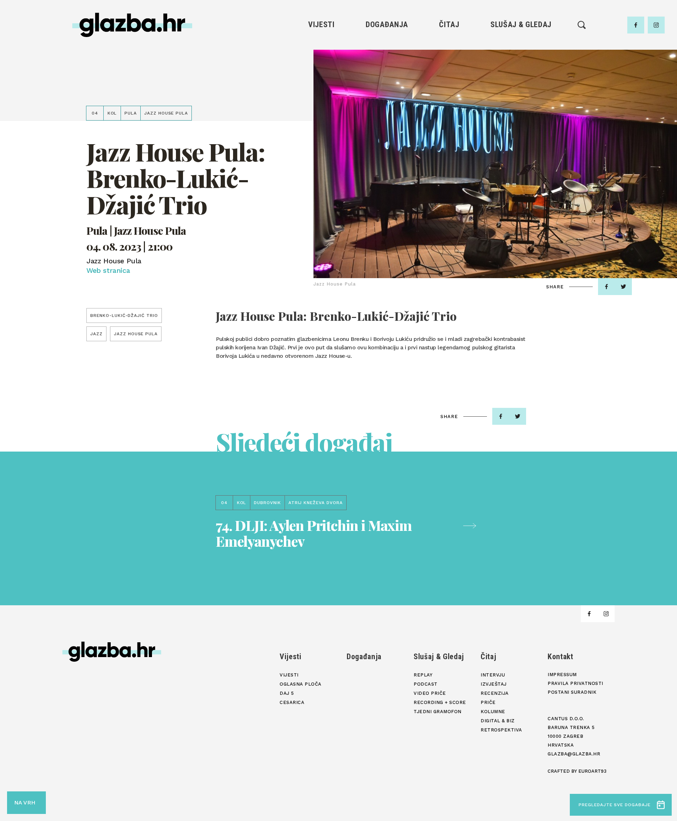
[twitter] (623, 286)
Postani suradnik (572, 692)
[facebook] (635, 25)
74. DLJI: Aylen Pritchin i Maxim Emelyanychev (314, 533)
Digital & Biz (449, 106)
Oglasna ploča (321, 58)
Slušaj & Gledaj (520, 24)
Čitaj (449, 24)
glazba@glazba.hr (574, 753)
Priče (449, 82)
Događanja (387, 24)
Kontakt (560, 656)
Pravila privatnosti (575, 683)
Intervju (449, 46)
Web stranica (108, 270)
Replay (521, 46)
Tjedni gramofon (521, 58)
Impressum (562, 674)
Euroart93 (592, 771)
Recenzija (449, 70)
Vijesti (321, 24)
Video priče (520, 82)
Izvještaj (449, 58)
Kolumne (449, 94)
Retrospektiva (449, 118)
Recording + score (521, 94)
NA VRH (24, 802)
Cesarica (321, 82)
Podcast (520, 70)
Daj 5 (321, 94)
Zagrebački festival (321, 70)
